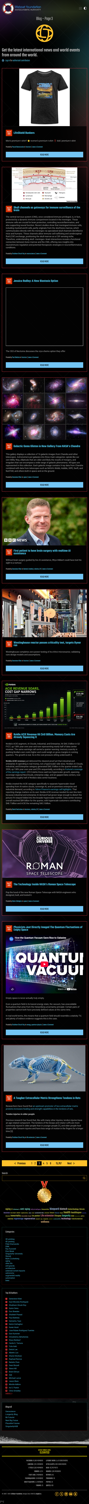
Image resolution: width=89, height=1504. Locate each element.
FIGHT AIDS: (32, 1474)
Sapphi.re (38, 1494)
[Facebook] (57, 1494)
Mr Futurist (9, 1417)
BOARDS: (48, 1471)
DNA (7, 1246)
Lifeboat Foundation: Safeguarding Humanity (39, 8)
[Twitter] (61, 1494)
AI (12, 1209)
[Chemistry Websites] (44, 1192)
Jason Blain (14, 1381)
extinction (46, 1213)
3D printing (9, 1239)
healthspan (76, 1212)
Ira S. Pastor (14, 1388)
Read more (44, 155)
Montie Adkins (15, 1384)
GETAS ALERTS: (50, 1464)
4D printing (9, 1241)
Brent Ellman (14, 1372)
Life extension (47, 1215)
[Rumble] (75, 1494)
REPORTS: (49, 1474)
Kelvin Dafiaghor (17, 901)
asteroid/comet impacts (15, 1271)
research (38, 1219)
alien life (8, 1263)
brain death (13, 1213)
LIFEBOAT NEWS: (51, 1460)
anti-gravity (10, 1266)
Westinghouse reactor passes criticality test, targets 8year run (47, 644)
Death (33, 1213)
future (52, 1213)
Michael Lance (15, 1378)
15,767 (59, 1163)
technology (66, 1219)
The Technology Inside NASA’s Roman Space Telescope (45, 884)
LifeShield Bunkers (24, 133)
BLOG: (47, 1467)
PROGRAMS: (49, 1478)
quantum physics (36, 1024)
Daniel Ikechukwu (17, 809)
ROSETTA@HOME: (29, 1482)
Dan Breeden (14, 1311)
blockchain (7, 1213)
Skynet (8, 1256)
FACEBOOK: (29, 1460)
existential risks (39, 1213)
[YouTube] (71, 1494)
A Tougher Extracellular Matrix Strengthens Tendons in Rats (47, 1098)
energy (29, 1024)
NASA (72, 1216)
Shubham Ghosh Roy (18, 253)
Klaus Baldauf (15, 1340)
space (25, 477)
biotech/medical (28, 569)
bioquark (54, 1209)
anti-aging (25, 1209)
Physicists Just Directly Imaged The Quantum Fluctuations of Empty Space (48, 928)
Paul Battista (16, 357)
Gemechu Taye (15, 1321)
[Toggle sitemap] (80, 8)
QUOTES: (48, 1485)
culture (30, 1213)
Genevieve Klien (17, 477)
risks (41, 1219)
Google (61, 1213)
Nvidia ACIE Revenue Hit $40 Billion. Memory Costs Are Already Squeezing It (44, 735)
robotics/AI (37, 569)
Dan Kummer (14, 1334)
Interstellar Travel (26, 1216)
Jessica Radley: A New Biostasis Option (36, 281)
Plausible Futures (12, 1423)
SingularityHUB (11, 1426)
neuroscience (31, 253)
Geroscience (10, 1411)
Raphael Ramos (15, 1359)
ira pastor (36, 1215)
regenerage (19, 1219)
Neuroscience (77, 1216)
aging (8, 1209)
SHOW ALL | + (9, 1393)
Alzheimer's (16, 1209)
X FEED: (31, 1467)
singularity (45, 1219)
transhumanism (77, 1219)
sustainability (57, 1219)
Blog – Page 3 (44, 19)
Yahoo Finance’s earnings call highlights (53, 789)
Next (69, 1163)
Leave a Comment (37, 146)
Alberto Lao (13, 1353)
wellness (45, 1221)
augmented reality (12, 1275)
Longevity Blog (11, 1414)
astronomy (9, 1273)
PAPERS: (48, 1482)
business (27, 809)
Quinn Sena (13, 1308)
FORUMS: (38, 1485)
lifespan (57, 1215)
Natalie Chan (14, 1362)
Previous (21, 1163)
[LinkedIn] (66, 1494)
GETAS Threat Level (44, 1452)
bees (7, 1280)
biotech (63, 1209)
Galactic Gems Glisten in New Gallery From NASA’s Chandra (47, 446)
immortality (15, 1215)
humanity (84, 1213)
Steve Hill (13, 1368)
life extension (31, 1137)
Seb (10, 1375)
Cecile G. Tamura (16, 1343)
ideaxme (7, 1216)
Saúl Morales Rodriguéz (18, 1302)
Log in (7, 61)
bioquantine (45, 1209)
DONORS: (37, 1471)
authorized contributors (21, 61)
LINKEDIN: (30, 1464)
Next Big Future (11, 1420)
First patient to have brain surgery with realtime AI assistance (42, 552)
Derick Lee (13, 1349)
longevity (66, 1215)
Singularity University (14, 1254)
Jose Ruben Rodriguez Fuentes (21, 1330)
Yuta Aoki (13, 1346)
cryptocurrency (24, 1213)
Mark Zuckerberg (12, 1259)
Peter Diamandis (12, 1244)
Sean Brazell (14, 1365)
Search (84, 1178)
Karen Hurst (14, 1327)
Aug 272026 (9, 133)
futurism (28, 146)
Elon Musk (9, 1251)
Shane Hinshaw (15, 1356)
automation (10, 1278)
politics (82, 1216)
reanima (10, 1219)
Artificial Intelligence (36, 1209)
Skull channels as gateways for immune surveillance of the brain (47, 209)
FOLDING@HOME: (30, 1478)
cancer (18, 1213)
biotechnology (73, 1209)
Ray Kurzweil (10, 1249)
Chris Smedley (15, 1391)
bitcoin (82, 1209)
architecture (10, 1268)
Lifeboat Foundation (16, 1494)
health (67, 1212)
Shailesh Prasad (15, 1315)
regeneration (29, 1218)
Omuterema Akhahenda (18, 1337)
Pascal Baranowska (18, 146)
